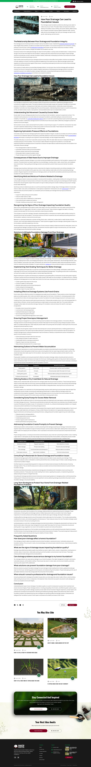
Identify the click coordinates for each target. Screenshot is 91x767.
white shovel (65, 188)
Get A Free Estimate (70, 6)
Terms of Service (63, 765)
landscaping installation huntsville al (23, 73)
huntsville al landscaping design (35, 118)
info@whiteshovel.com (57, 749)
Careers (43, 11)
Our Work (51, 11)
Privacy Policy (69, 765)
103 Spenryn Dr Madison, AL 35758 (56, 752)
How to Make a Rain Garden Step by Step (73, 753)
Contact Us (75, 11)
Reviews (58, 11)
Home (40, 747)
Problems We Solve (42, 751)
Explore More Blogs (38, 730)
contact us (48, 264)
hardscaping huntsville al (37, 47)
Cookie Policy (75, 765)
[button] (17, 11)
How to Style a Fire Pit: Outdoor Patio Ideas (73, 748)
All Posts (63, 605)
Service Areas (66, 11)
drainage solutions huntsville (67, 43)
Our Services (41, 749)
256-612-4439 (55, 747)
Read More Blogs (69, 757)
